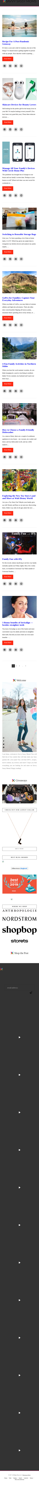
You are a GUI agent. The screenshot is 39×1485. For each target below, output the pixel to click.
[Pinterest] (3, 747)
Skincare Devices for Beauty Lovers (19, 104)
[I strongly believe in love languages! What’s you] (19, 1450)
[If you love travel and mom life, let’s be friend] (19, 1150)
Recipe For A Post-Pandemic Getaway (15, 42)
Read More (7, 58)
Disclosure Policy (27, 1475)
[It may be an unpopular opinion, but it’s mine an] (19, 1375)
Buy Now (19, 849)
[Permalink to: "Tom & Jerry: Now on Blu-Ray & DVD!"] (19, 793)
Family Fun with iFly (12, 559)
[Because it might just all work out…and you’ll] (19, 1337)
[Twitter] (3, 744)
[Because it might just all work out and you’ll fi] (19, 1187)
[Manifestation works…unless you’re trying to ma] (19, 1413)
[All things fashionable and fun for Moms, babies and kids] (19, 1)
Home (5, 1477)
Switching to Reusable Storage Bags (19, 234)
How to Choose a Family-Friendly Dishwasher (18, 431)
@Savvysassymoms (19, 1015)
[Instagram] (3, 737)
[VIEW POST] (19, 26)
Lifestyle (26, 1477)
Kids (10, 1477)
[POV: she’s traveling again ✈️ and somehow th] (19, 1037)
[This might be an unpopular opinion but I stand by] (19, 1262)
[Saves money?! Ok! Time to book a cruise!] (19, 1075)
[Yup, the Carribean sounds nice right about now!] (19, 1300)
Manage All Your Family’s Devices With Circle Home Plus (18, 169)
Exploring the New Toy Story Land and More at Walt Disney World (18, 497)
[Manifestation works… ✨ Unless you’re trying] (19, 1225)
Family (20, 1477)
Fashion (15, 1477)
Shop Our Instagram (19, 1479)
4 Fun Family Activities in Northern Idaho (19, 365)
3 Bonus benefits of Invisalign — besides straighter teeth (17, 623)
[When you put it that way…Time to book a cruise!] (19, 1112)
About (31, 1477)
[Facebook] (3, 740)
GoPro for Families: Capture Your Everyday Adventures (18, 299)
